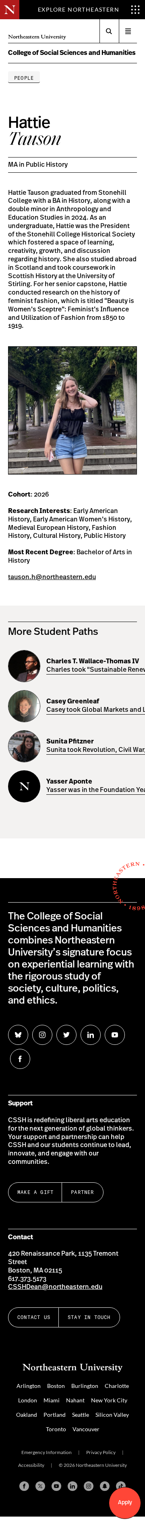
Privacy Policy (101, 1452)
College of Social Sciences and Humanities (72, 53)
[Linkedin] (72, 1486)
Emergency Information (46, 1452)
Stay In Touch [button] (89, 1317)
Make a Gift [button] (35, 1192)
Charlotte (117, 1385)
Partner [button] (82, 1192)
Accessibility (31, 1465)
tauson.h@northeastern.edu (52, 577)
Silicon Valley (112, 1414)
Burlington (84, 1385)
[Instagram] (88, 1486)
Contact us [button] (33, 1317)
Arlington (29, 1385)
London (27, 1400)
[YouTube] (56, 1486)
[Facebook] (24, 1486)
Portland (55, 1414)
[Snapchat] (105, 1486)
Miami (52, 1400)
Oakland (26, 1414)
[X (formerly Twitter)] (40, 1486)
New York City (109, 1400)
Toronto (56, 1429)
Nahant (75, 1400)
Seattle (80, 1414)
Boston (56, 1385)
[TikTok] (121, 1486)
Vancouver (85, 1429)
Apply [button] (125, 1502)
